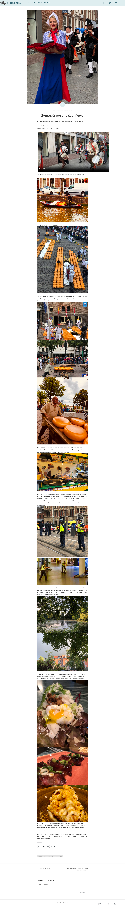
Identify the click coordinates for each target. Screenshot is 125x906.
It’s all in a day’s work (45, 868)
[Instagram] (116, 3)
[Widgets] (122, 3)
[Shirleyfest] (3, 3)
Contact (47, 3)
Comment (82, 892)
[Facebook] (104, 3)
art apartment (47, 856)
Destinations (37, 3)
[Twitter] (110, 3)
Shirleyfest (14, 3)
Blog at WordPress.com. (62, 902)
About (27, 3)
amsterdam (70, 110)
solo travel (60, 856)
